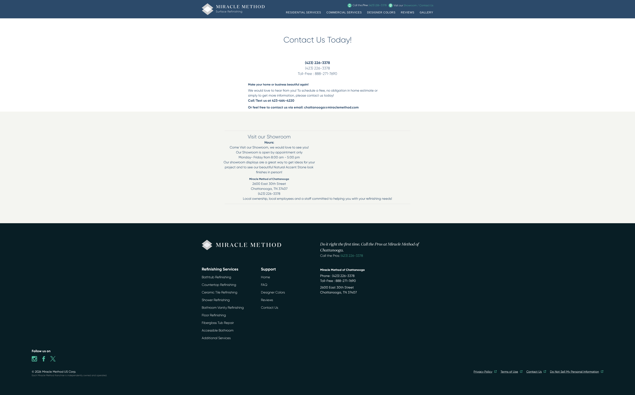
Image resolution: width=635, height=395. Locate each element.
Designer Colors (273, 292)
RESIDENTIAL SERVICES (303, 12)
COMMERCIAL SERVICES (344, 12)
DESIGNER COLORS (381, 12)
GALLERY (426, 12)
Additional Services (216, 338)
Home (265, 277)
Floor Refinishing (214, 315)
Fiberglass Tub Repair (218, 323)
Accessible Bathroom (217, 330)
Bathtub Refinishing (216, 277)
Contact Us (269, 308)
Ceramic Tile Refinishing (219, 292)
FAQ (264, 285)
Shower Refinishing (216, 300)
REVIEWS (407, 12)
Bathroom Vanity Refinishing (223, 308)
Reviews (267, 300)
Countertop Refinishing (219, 285)
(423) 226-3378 (352, 256)
